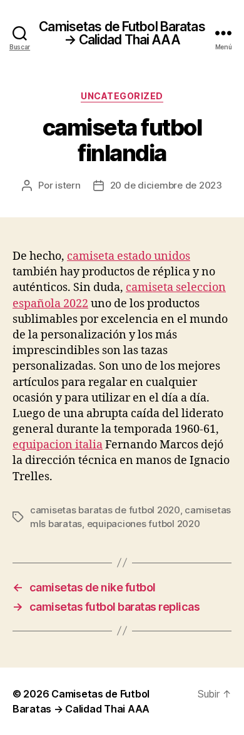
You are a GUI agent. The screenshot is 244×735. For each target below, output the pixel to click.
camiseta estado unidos (128, 256)
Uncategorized (122, 96)
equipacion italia (58, 445)
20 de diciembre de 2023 (166, 185)
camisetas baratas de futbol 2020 (105, 510)
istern (67, 185)
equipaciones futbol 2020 (143, 524)
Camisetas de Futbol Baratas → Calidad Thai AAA (122, 33)
